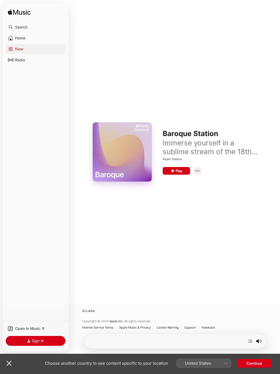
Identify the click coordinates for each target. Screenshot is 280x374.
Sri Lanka (88, 310)
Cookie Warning (167, 327)
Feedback (208, 327)
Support (190, 327)
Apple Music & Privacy (135, 327)
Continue (254, 363)
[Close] (9, 363)
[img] (19, 12)
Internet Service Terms (97, 327)
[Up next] (250, 341)
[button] (35, 27)
